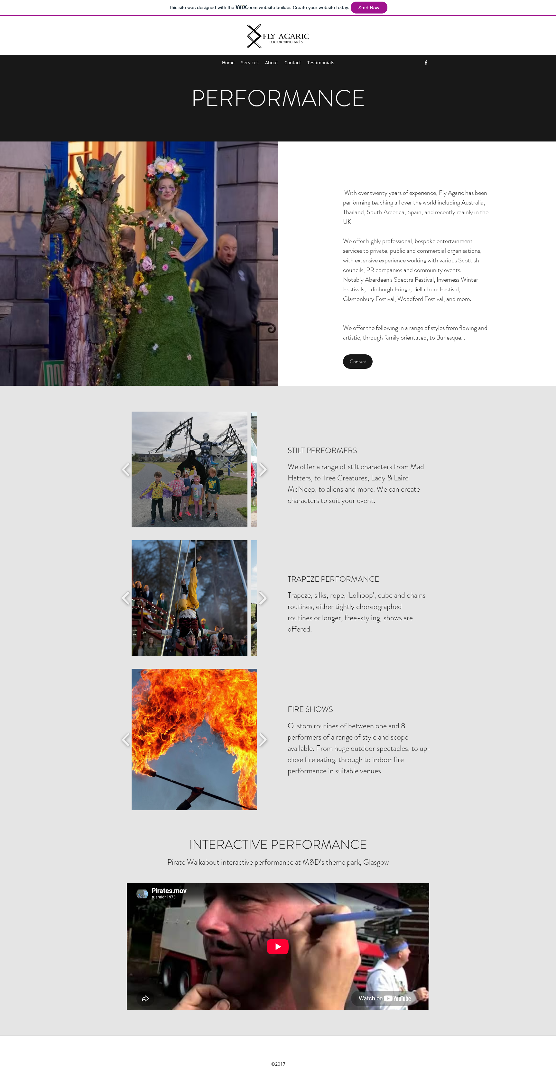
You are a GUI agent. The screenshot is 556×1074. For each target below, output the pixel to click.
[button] (189, 469)
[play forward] (262, 469)
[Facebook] (426, 62)
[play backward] (126, 469)
